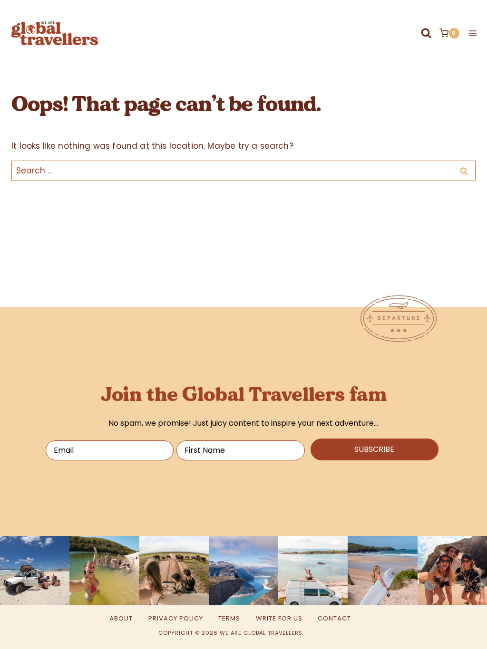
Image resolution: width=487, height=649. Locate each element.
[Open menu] (470, 33)
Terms (229, 618)
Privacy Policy (175, 618)
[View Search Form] (426, 33)
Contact (334, 618)
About (121, 618)
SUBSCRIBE (374, 449)
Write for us (279, 618)
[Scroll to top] (443, 624)
